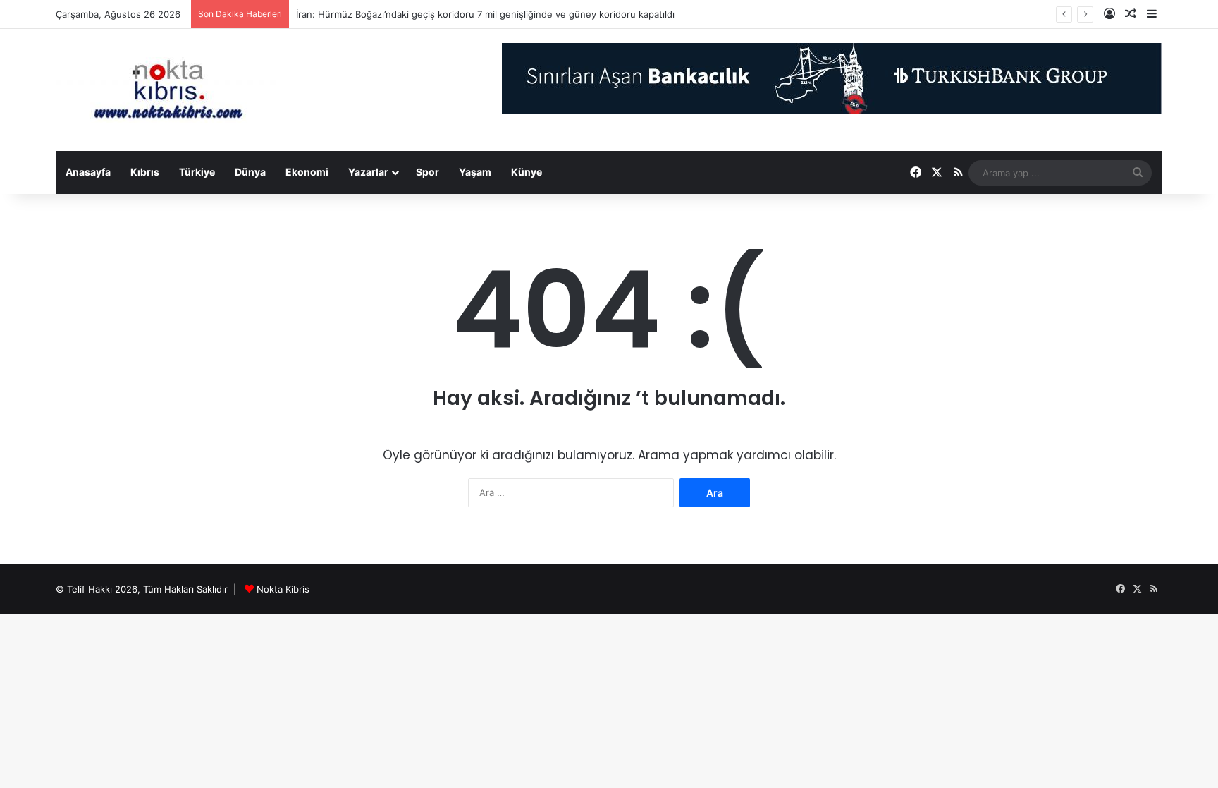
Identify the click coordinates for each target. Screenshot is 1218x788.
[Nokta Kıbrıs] (168, 90)
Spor (427, 172)
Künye (526, 172)
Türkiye (197, 172)
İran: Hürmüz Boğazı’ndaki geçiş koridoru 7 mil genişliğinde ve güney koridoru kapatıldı (485, 14)
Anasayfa (88, 172)
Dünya (250, 172)
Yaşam (475, 172)
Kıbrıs (144, 172)
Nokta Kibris (283, 589)
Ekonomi (306, 172)
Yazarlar (368, 172)
